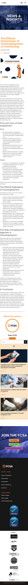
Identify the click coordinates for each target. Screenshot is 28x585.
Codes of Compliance (6, 475)
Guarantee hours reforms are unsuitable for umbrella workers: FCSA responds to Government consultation (13, 366)
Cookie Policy (4, 481)
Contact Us (4, 487)
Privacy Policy (4, 478)
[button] (21, 2)
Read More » (3, 371)
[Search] (25, 342)
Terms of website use (6, 484)
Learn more (12, 338)
